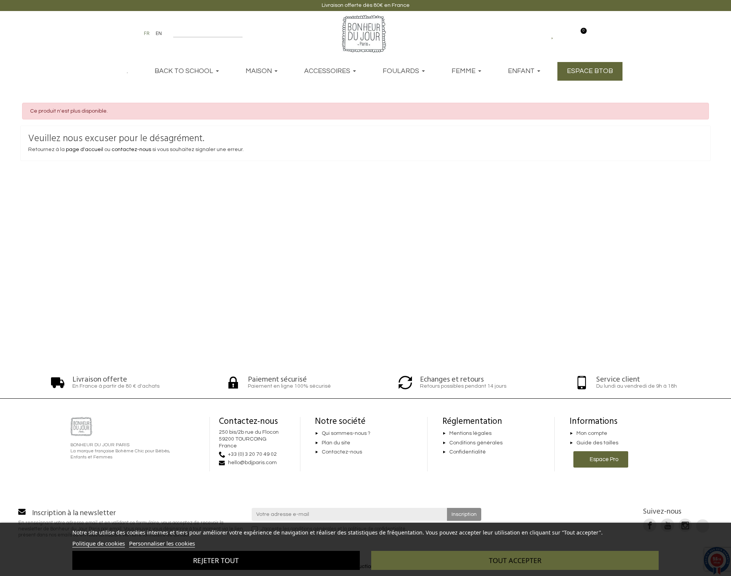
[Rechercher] (239, 33)
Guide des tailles (597, 443)
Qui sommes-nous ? (346, 433)
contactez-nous (131, 149)
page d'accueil (84, 149)
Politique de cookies (98, 543)
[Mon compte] (566, 33)
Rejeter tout (216, 560)
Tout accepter (515, 560)
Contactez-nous (342, 452)
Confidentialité (467, 452)
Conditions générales (476, 443)
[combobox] (203, 33)
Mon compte (591, 433)
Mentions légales (470, 433)
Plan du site (336, 443)
